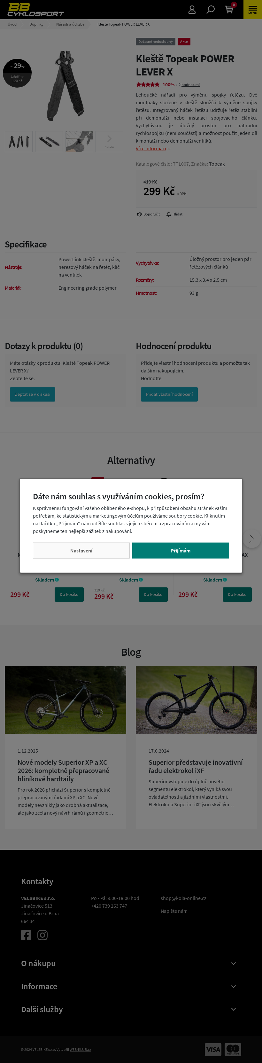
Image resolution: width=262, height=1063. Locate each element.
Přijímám (180, 550)
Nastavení (81, 550)
